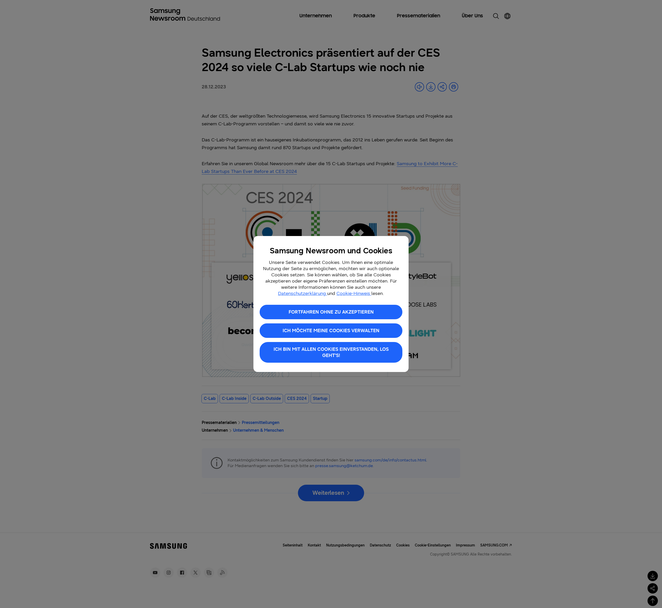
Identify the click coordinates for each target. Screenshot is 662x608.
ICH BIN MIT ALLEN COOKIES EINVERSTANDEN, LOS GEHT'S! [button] (331, 352)
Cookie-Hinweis (353, 293)
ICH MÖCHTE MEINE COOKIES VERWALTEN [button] (331, 330)
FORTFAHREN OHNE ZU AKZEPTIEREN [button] (331, 312)
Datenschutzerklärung (302, 293)
